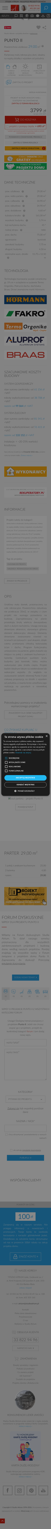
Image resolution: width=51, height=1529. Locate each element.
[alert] (25, 764)
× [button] (46, 736)
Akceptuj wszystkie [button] (25, 778)
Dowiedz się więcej (23, 752)
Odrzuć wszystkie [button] (25, 784)
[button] (25, 791)
